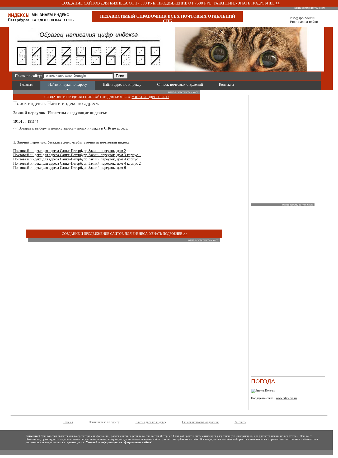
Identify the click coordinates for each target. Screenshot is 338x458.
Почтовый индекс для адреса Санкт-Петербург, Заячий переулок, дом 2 (69, 151)
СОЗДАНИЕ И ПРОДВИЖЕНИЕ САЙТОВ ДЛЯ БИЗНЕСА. (88, 97)
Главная (26, 85)
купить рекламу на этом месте (309, 8)
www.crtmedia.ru (286, 397)
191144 (32, 121)
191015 (18, 121)
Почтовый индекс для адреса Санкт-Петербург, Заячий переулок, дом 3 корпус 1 (77, 155)
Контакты (226, 85)
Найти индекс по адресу (67, 85)
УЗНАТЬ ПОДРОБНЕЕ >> (257, 3)
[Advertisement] (191, 75)
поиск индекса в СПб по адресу (102, 128)
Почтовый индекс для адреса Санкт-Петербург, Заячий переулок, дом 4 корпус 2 (77, 163)
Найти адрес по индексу (122, 85)
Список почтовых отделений (180, 85)
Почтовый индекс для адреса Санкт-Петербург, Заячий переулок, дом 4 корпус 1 (77, 159)
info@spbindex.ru (302, 18)
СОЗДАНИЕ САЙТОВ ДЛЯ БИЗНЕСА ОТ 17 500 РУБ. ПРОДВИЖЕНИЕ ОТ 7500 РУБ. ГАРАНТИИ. (148, 3)
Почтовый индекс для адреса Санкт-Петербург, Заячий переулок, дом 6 (69, 168)
